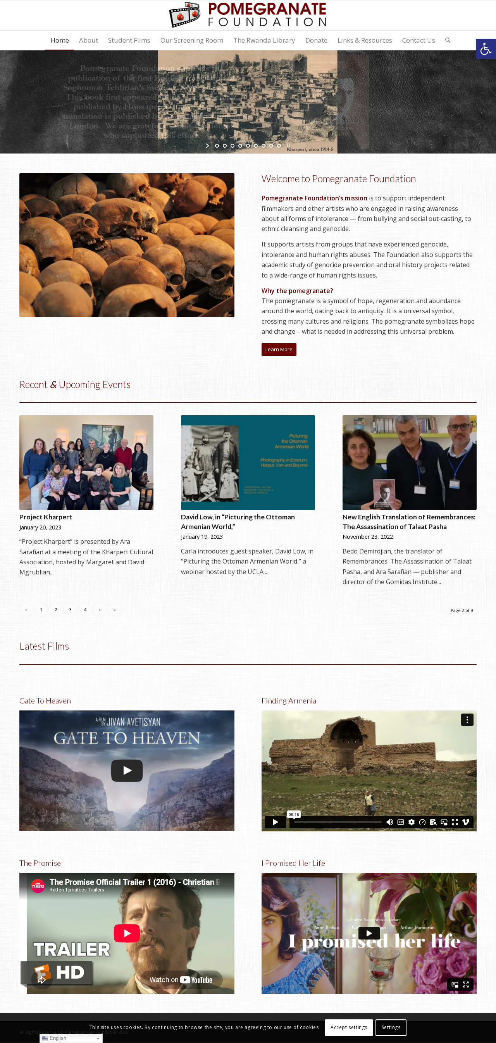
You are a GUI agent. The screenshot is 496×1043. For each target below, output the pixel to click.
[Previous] (36, 245)
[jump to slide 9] (279, 146)
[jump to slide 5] (248, 146)
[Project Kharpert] (86, 462)
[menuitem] (59, 40)
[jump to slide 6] (256, 146)
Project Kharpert (45, 517)
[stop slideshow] (288, 146)
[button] (486, 49)
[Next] (217, 245)
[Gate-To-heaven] (126, 770)
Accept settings (349, 1027)
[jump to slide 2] (225, 146)
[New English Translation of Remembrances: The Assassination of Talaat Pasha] (410, 462)
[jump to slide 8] (271, 146)
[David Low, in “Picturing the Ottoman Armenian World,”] (248, 462)
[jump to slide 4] (240, 146)
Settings (391, 1027)
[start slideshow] (208, 146)
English (57, 1038)
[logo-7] (248, 15)
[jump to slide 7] (263, 146)
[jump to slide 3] (232, 146)
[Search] (445, 40)
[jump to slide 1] (217, 146)
